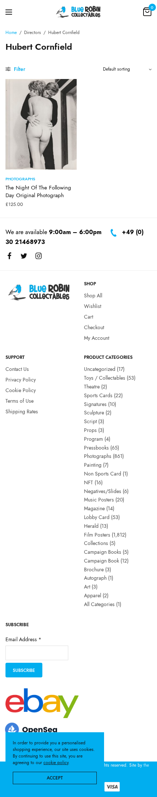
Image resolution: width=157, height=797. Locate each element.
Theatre (92, 386)
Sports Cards (98, 395)
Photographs (20, 179)
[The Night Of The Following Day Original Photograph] (41, 124)
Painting (93, 465)
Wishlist (92, 306)
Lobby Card (97, 517)
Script (90, 421)
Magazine (94, 508)
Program (93, 439)
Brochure (94, 569)
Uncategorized (99, 369)
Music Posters (99, 500)
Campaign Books (102, 552)
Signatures (95, 404)
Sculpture (94, 413)
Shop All (93, 296)
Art (87, 587)
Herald (91, 526)
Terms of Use (19, 401)
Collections (96, 543)
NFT (88, 482)
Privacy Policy (20, 379)
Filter (18, 69)
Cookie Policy (20, 390)
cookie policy (55, 762)
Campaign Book (101, 560)
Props (90, 430)
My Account (96, 338)
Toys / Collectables (104, 377)
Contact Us (17, 369)
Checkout (94, 327)
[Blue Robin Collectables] (78, 11)
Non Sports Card (102, 473)
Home (11, 32)
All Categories (99, 604)
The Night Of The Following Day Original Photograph (38, 191)
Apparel (92, 595)
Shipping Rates (21, 411)
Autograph (95, 578)
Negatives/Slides (102, 491)
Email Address (23, 639)
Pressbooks (96, 447)
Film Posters (97, 534)
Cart (88, 316)
